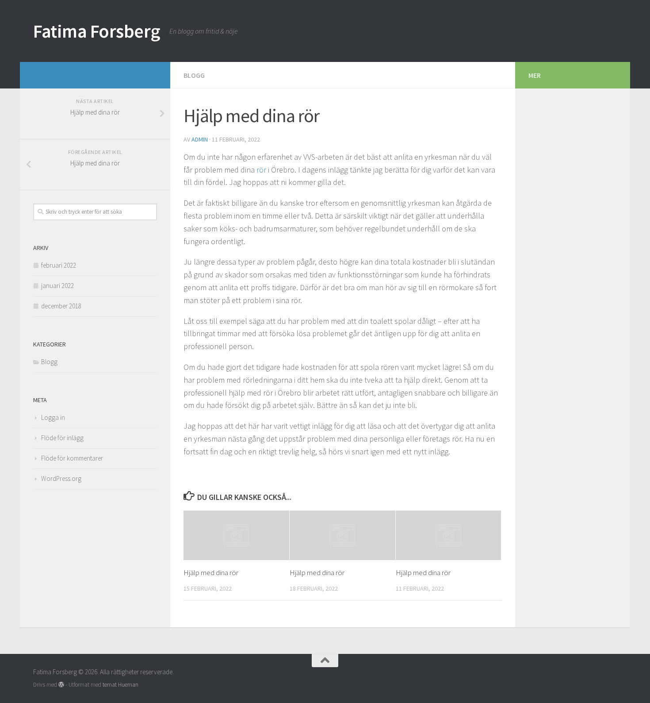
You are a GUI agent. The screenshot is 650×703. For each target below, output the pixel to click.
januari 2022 (57, 285)
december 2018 (61, 306)
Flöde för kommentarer (72, 458)
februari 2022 (58, 265)
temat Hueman (120, 684)
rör (261, 170)
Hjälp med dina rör (211, 572)
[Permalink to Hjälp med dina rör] (236, 535)
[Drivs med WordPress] (61, 685)
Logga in (53, 417)
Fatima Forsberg (97, 30)
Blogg (194, 75)
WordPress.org (61, 478)
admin (199, 139)
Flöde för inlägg (62, 438)
